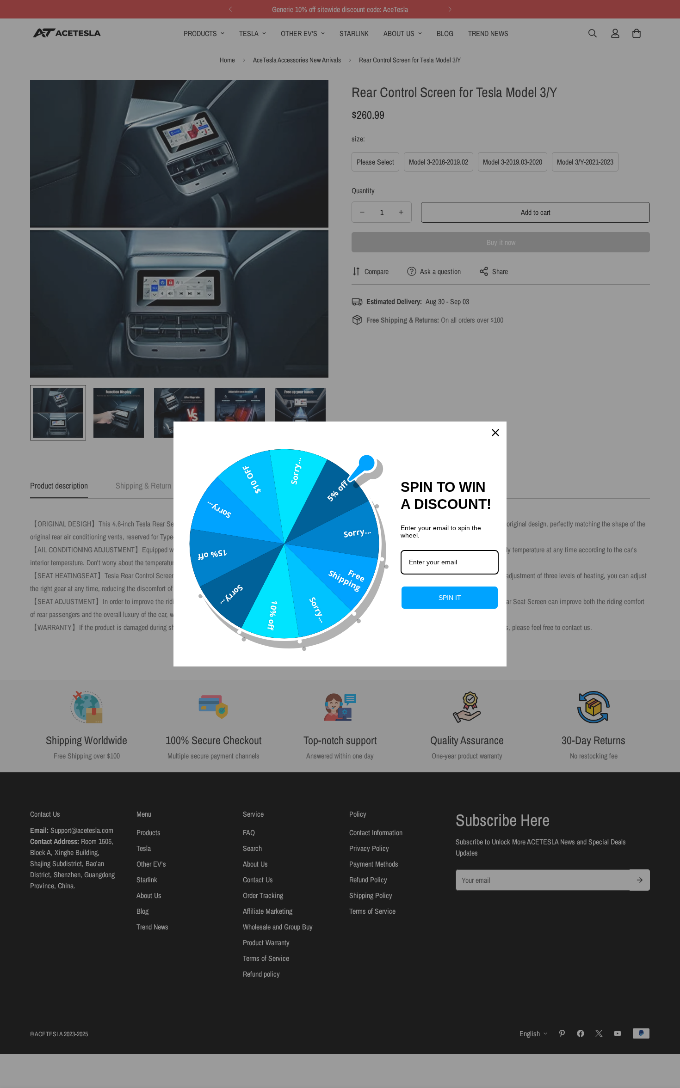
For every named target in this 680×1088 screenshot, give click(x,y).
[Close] (495, 433)
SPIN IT (450, 597)
